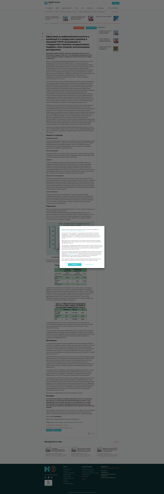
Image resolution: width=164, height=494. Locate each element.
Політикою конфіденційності (78, 230)
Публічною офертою (66, 230)
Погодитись (74, 264)
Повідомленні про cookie (72, 254)
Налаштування (89, 264)
